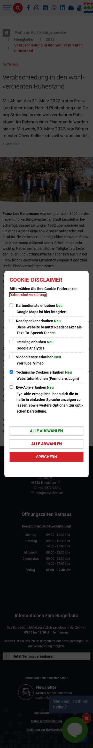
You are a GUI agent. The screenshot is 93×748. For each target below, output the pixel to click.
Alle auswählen (46, 431)
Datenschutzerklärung (28, 295)
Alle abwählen (46, 444)
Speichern (46, 457)
